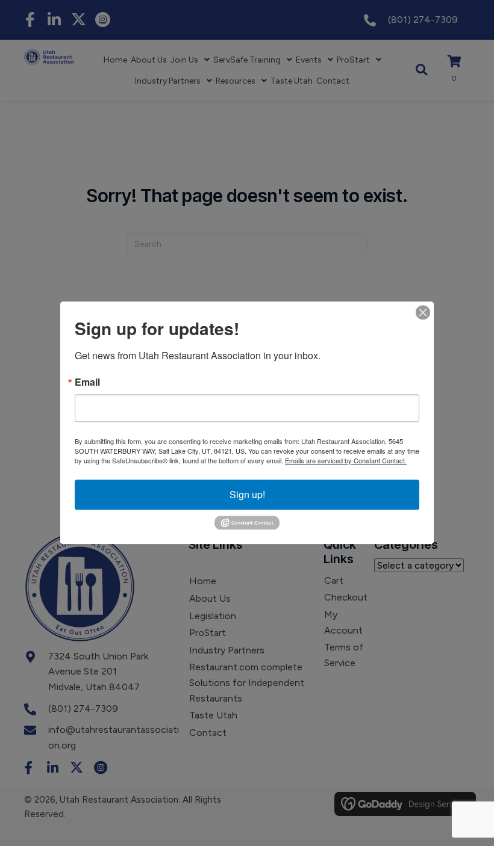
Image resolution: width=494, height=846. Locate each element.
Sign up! (247, 494)
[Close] (423, 312)
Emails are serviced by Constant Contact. (346, 460)
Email (87, 382)
